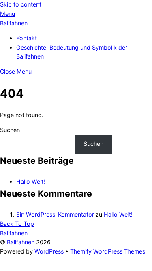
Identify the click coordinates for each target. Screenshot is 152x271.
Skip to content (20, 4)
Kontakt (26, 38)
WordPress (49, 251)
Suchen (10, 129)
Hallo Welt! (30, 181)
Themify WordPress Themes (107, 251)
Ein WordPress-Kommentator (55, 214)
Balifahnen (20, 241)
